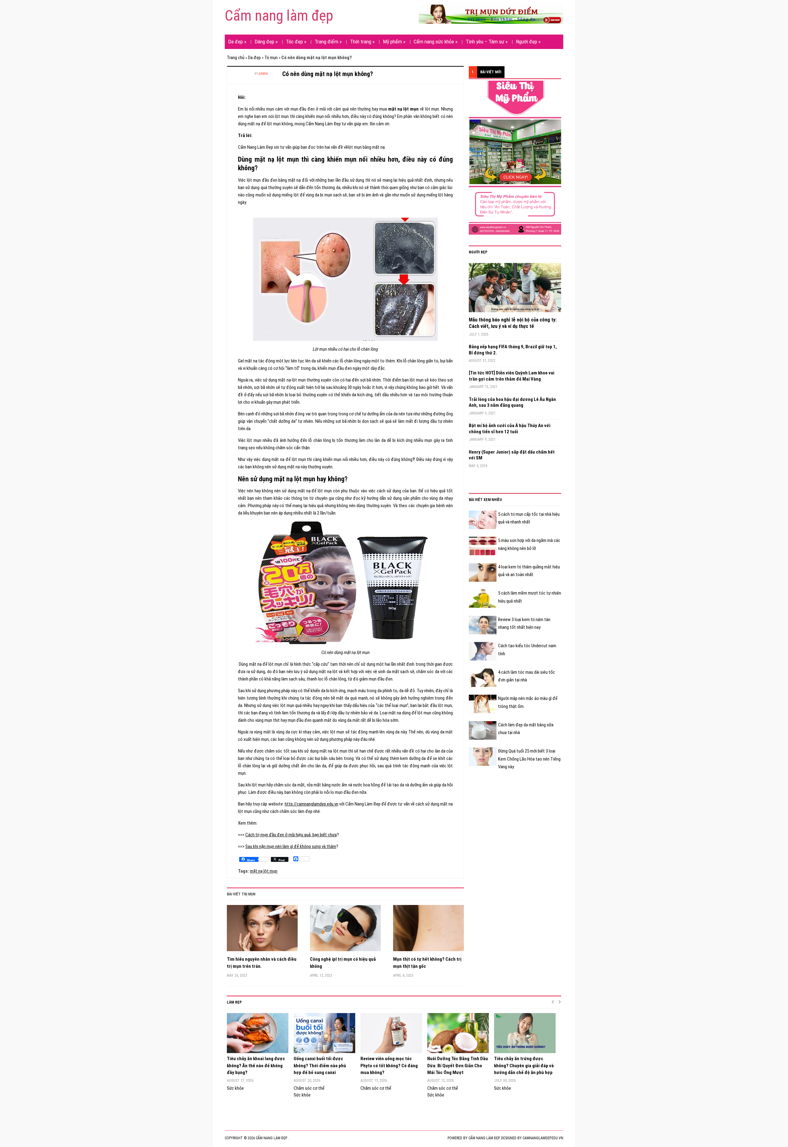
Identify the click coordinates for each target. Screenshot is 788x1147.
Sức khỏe (235, 1088)
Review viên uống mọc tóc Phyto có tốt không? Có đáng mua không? (389, 1065)
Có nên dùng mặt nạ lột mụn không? (327, 74)
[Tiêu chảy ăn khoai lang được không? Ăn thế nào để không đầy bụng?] (257, 1033)
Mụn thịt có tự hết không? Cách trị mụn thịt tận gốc (427, 962)
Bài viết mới (490, 72)
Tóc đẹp (296, 41)
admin (263, 73)
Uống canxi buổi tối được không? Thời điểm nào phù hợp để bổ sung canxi (320, 1065)
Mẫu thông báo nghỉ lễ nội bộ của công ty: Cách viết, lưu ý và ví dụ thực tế (513, 323)
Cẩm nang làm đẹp (279, 15)
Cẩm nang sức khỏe (435, 41)
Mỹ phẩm (394, 41)
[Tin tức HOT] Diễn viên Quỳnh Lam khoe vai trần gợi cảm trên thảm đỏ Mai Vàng (511, 376)
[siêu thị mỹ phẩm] (515, 157)
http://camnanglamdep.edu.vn (311, 804)
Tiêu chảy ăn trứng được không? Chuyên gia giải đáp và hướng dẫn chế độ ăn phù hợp (524, 1065)
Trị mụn (271, 57)
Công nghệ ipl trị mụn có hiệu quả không (343, 962)
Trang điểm (328, 41)
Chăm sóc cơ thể (309, 1088)
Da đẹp (237, 41)
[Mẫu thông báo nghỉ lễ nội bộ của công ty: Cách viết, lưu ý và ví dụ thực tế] (515, 290)
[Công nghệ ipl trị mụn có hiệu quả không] (345, 930)
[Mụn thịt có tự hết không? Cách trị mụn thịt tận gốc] (428, 930)
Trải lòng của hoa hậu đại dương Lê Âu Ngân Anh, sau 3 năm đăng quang (512, 402)
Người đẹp (528, 41)
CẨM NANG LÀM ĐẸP (483, 1138)
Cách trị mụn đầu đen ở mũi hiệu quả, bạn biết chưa (291, 835)
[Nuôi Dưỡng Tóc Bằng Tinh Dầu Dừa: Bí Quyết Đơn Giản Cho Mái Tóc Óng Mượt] (457, 1033)
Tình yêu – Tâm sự (487, 41)
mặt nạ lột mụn (263, 871)
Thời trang (362, 41)
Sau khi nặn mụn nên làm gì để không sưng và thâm (290, 846)
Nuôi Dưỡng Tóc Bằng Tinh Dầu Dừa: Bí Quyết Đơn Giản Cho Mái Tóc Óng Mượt (457, 1065)
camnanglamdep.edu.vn (543, 1138)
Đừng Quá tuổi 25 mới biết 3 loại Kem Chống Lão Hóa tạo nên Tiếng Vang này (529, 758)
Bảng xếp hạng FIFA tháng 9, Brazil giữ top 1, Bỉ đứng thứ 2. (513, 350)
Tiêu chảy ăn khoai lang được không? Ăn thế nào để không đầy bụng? (256, 1065)
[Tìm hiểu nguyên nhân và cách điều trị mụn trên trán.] (262, 930)
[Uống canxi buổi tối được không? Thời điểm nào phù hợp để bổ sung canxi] (324, 1033)
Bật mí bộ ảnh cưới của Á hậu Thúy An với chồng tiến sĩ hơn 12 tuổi (509, 428)
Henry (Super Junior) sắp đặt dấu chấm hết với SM (512, 455)
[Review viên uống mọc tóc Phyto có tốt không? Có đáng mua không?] (390, 1033)
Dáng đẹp (266, 41)
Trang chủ (235, 57)
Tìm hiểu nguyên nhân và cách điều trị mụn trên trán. (261, 962)
